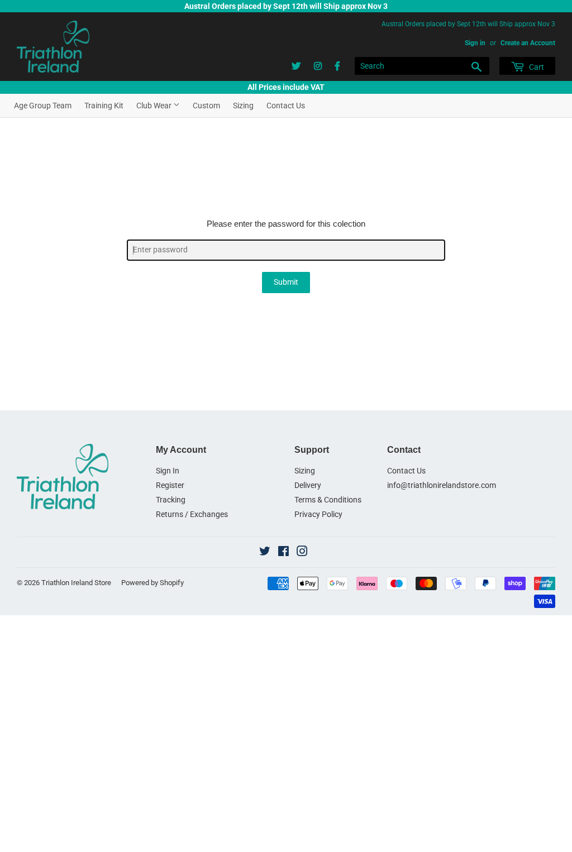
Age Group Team (43, 105)
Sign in (475, 43)
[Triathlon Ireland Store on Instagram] (302, 552)
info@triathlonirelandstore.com (441, 485)
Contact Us (285, 105)
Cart (535, 67)
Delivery (307, 485)
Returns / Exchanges (192, 514)
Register (170, 485)
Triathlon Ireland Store (76, 582)
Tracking (170, 499)
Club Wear (154, 105)
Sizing (243, 105)
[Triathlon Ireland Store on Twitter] (264, 552)
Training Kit (103, 105)
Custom (206, 105)
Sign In (167, 470)
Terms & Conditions (327, 499)
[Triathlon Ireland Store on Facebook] (283, 552)
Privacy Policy (318, 514)
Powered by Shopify (152, 582)
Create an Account (527, 43)
